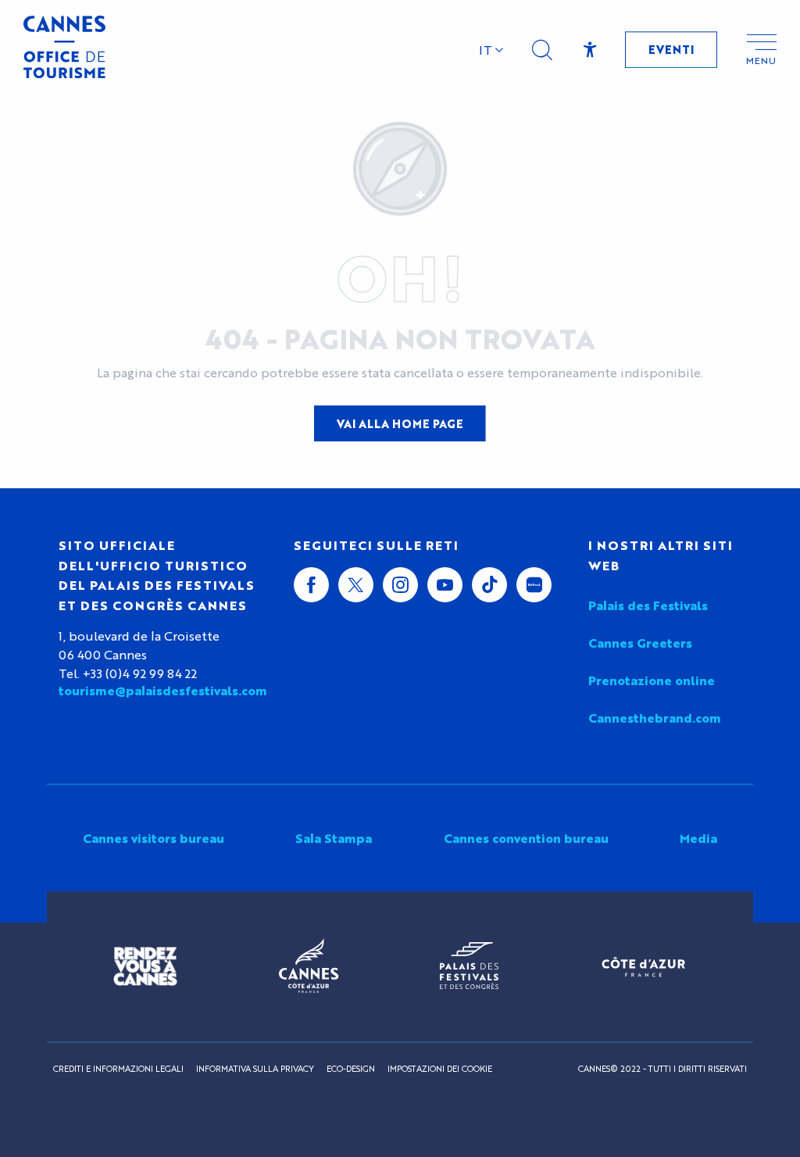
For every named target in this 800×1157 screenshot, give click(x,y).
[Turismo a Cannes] (64, 49)
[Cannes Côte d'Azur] (308, 966)
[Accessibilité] (590, 50)
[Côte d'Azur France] (643, 967)
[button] (542, 50)
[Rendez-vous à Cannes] (145, 966)
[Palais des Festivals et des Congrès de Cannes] (469, 966)
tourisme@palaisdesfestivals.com (163, 690)
